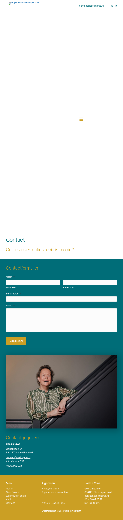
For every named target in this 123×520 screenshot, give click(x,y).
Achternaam (69, 287)
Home (9, 488)
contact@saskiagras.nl (91, 5)
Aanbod (10, 499)
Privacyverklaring (51, 488)
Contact (10, 502)
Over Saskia (12, 492)
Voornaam (11, 287)
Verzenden (16, 340)
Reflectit (77, 511)
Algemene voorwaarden (55, 492)
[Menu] (80, 118)
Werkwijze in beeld (16, 495)
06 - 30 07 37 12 (15, 460)
